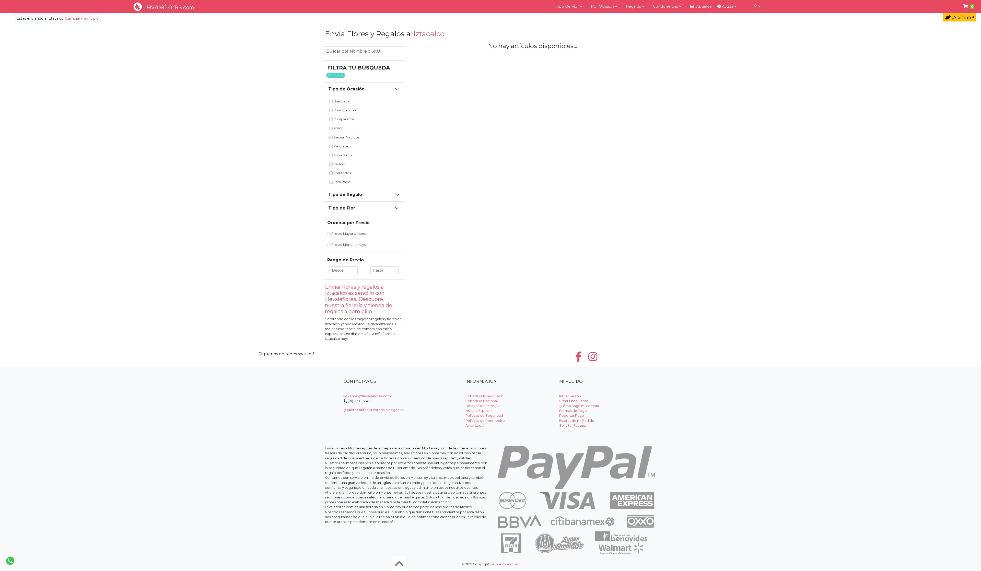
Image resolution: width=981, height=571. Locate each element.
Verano (339, 164)
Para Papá (341, 182)
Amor (338, 128)
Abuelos (703, 6)
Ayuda (727, 6)
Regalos (634, 6)
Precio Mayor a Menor (349, 234)
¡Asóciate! (962, 17)
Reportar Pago (571, 415)
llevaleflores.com (505, 564)
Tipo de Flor (568, 6)
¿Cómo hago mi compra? (580, 406)
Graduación (343, 101)
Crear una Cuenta (573, 401)
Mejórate (340, 146)
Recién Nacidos (346, 137)
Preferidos (342, 173)
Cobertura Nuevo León (484, 396)
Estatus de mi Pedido (576, 421)
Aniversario (342, 155)
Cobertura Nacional (481, 401)
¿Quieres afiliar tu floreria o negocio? (374, 410)
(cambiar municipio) (82, 18)
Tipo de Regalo (345, 194)
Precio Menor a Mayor (349, 245)
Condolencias (666, 6)
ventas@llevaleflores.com (369, 396)
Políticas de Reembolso (485, 421)
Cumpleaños (343, 119)
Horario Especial (478, 411)
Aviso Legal (474, 425)
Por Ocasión (603, 6)
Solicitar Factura (572, 425)
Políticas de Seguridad (484, 415)
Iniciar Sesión (570, 396)
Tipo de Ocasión (346, 89)
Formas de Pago (573, 411)
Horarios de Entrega (482, 406)
